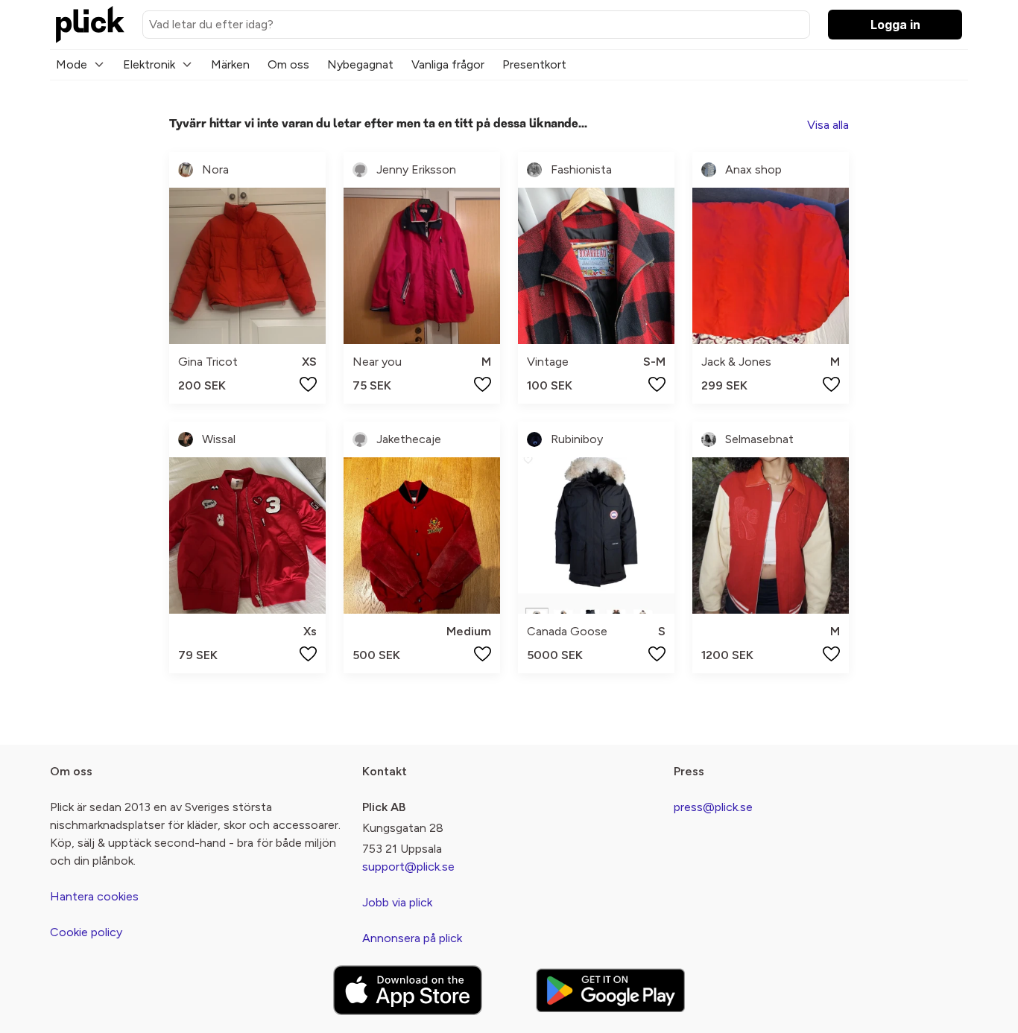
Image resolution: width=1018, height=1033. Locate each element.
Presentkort (534, 64)
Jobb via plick (397, 902)
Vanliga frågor (447, 64)
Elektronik (149, 64)
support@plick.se (408, 866)
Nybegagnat (360, 64)
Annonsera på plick (412, 938)
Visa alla (828, 125)
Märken (230, 64)
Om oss (288, 64)
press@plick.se (713, 807)
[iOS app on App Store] (407, 990)
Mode (71, 64)
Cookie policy (86, 932)
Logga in (895, 24)
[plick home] (90, 24)
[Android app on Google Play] (610, 990)
